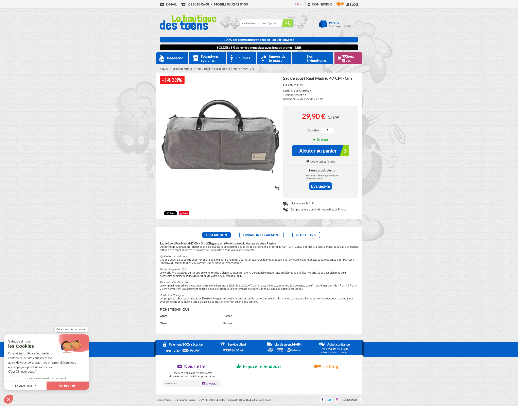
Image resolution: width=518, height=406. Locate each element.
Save (185, 213)
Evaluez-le (320, 186)
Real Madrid (203, 68)
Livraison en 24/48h (302, 203)
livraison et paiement (261, 235)
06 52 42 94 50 (231, 4)
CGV (201, 399)
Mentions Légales (215, 399)
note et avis (306, 235)
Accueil (164, 68)
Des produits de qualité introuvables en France (318, 209)
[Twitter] (329, 399)
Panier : (335, 23)
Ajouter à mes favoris (322, 161)
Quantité (313, 130)
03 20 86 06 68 (198, 4)
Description (216, 235)
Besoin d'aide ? (164, 399)
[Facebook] (322, 399)
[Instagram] (337, 399)
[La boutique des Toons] (188, 29)
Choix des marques (183, 68)
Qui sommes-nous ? (185, 399)
